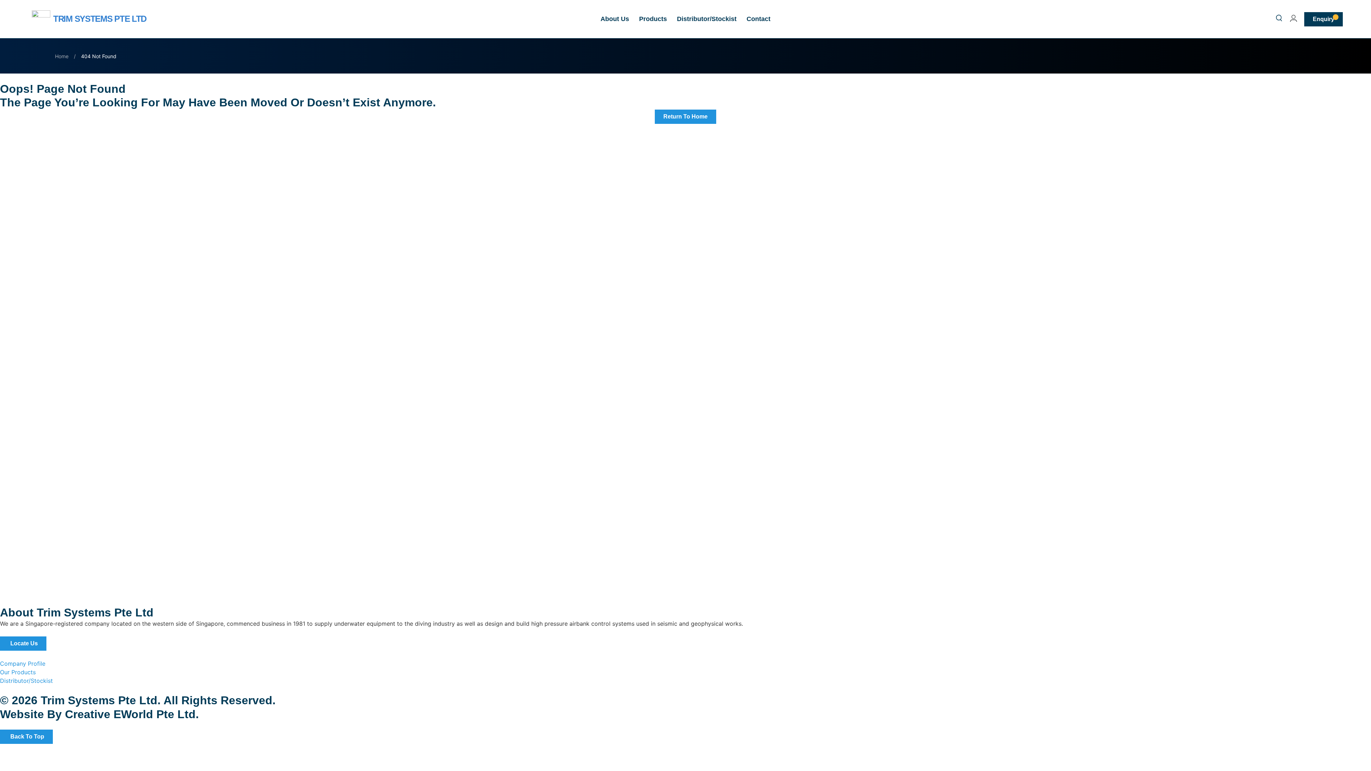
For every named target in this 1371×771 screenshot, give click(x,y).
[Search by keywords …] (1279, 19)
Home (62, 56)
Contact (758, 18)
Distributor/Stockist (707, 18)
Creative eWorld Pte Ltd (130, 714)
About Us (615, 18)
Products (653, 18)
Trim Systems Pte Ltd (99, 19)
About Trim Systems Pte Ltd (77, 612)
